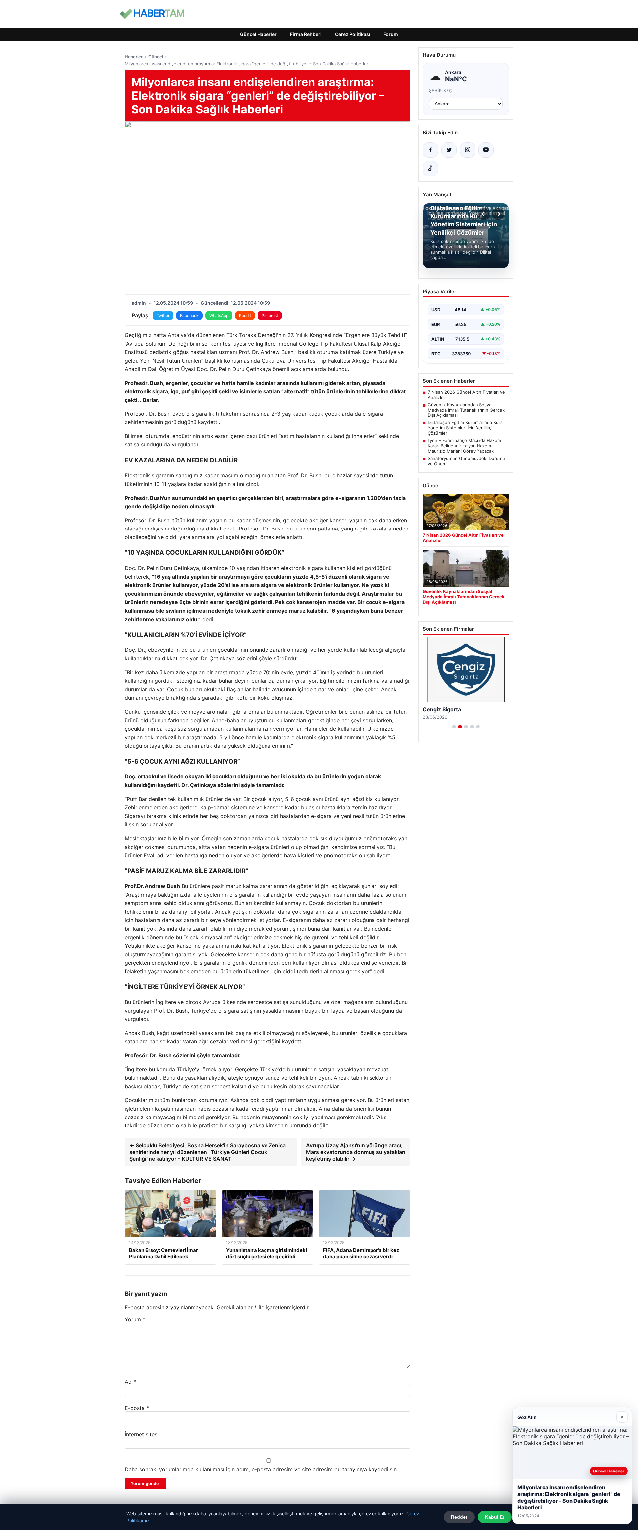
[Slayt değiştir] (454, 726)
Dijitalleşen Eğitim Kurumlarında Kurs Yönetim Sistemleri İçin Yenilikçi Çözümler (465, 428)
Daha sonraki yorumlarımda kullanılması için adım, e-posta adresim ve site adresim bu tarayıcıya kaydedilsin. (261, 1469)
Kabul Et (494, 1517)
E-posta (137, 1408)
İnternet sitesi (142, 1434)
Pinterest (270, 315)
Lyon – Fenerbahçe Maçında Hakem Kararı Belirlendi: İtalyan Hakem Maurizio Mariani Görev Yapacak (464, 446)
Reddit (245, 315)
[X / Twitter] (449, 150)
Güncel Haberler (258, 34)
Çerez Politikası (352, 34)
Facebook (189, 315)
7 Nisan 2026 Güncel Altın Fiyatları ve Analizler (466, 394)
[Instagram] (467, 150)
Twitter (163, 315)
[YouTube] (486, 150)
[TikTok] (430, 168)
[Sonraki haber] (498, 214)
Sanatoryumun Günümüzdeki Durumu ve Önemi (466, 461)
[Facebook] (430, 150)
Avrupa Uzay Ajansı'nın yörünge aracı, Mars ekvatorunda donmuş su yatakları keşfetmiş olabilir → (355, 1152)
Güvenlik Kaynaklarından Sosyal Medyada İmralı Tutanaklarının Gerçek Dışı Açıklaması (466, 410)
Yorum (135, 1319)
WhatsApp (218, 315)
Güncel (155, 56)
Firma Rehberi (306, 34)
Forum (390, 34)
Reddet (459, 1517)
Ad (130, 1381)
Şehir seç (441, 90)
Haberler (134, 56)
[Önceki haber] (484, 214)
